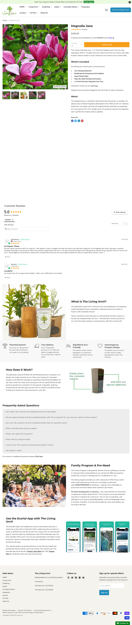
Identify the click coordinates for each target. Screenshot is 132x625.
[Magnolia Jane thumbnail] (6, 92)
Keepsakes (86, 4)
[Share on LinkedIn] (79, 117)
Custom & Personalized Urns (42, 607)
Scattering (46, 4)
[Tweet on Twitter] (75, 117)
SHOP (22, 4)
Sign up (104, 589)
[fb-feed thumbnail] (15, 92)
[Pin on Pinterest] (82, 117)
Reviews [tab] (8, 216)
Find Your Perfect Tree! (120, 7)
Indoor (57, 4)
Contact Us (123, 623)
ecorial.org (37, 551)
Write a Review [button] (121, 209)
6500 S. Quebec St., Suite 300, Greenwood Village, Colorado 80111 (23, 609)
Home (5, 17)
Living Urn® (33, 4)
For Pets (33, 10)
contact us (87, 52)
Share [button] (8, 254)
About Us (44, 10)
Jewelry (23, 10)
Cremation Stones (71, 4)
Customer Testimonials (25, 607)
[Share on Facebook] (72, 117)
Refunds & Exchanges (9, 607)
